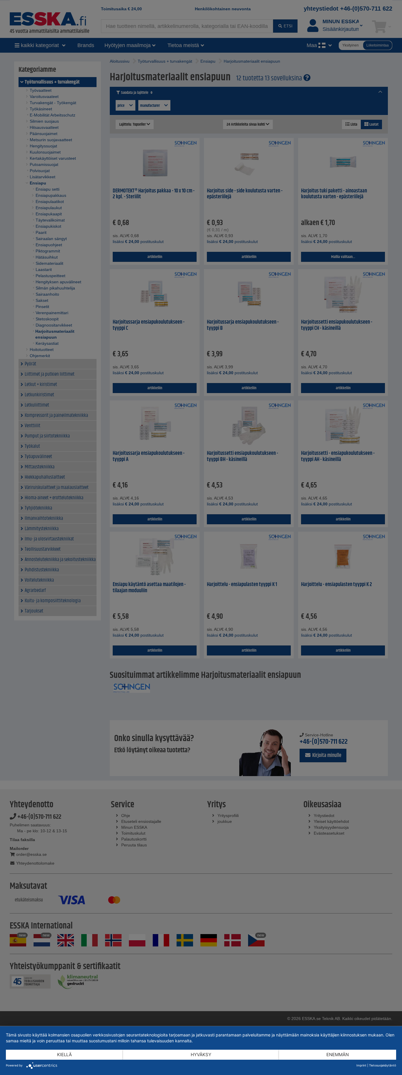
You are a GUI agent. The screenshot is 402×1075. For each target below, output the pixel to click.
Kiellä (64, 1054)
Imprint (361, 1065)
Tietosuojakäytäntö (382, 1065)
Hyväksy (201, 1054)
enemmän (337, 1054)
